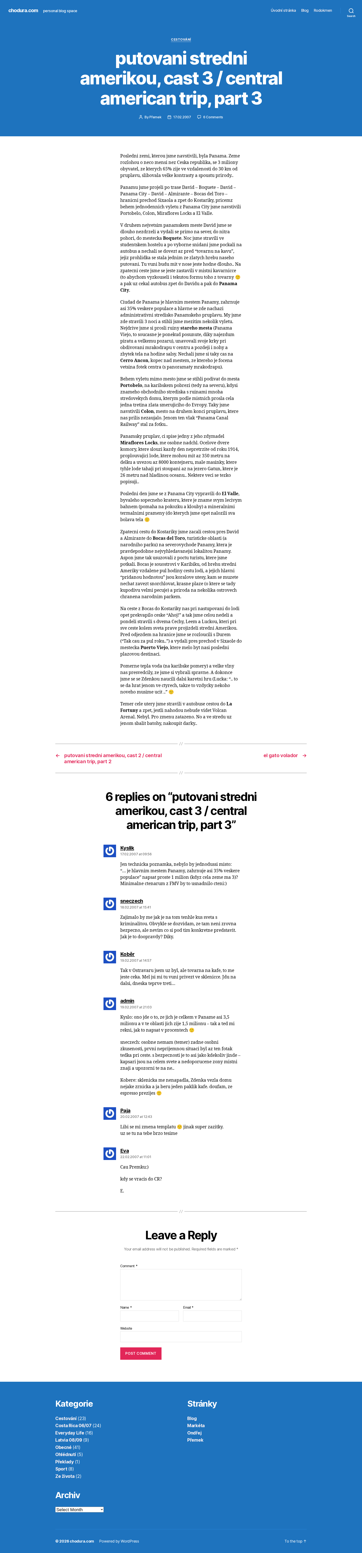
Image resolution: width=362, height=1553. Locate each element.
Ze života (65, 1476)
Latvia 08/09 (68, 1440)
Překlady (64, 1461)
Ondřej (194, 1433)
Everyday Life (69, 1433)
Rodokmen (323, 10)
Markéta (196, 1425)
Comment (129, 1266)
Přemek (155, 117)
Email (188, 1307)
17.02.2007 (182, 117)
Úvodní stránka (283, 10)
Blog (305, 10)
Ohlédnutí (65, 1454)
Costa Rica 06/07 (73, 1425)
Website (126, 1328)
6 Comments (213, 117)
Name (126, 1307)
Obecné (63, 1447)
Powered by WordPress (119, 1541)
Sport (61, 1469)
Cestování (181, 39)
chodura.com (23, 10)
